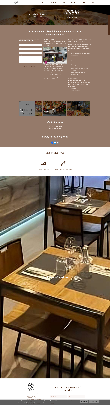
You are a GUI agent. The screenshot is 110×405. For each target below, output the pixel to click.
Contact (93, 2)
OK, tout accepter (84, 401)
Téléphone (21, 47)
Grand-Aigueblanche (77, 92)
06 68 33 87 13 (72, 13)
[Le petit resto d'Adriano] (15, 2)
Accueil (44, 2)
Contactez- (72, 17)
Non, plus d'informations (93, 401)
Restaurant (54, 2)
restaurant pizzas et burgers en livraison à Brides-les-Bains (54, 75)
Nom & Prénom (22, 43)
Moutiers (73, 88)
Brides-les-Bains (75, 90)
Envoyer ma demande (30, 66)
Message (21, 55)
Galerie (83, 2)
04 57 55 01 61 (73, 11)
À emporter (73, 2)
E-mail (20, 51)
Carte (63, 2)
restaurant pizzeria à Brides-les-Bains (56, 41)
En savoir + (30, 108)
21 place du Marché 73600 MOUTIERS (32, 396)
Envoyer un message (55, 132)
